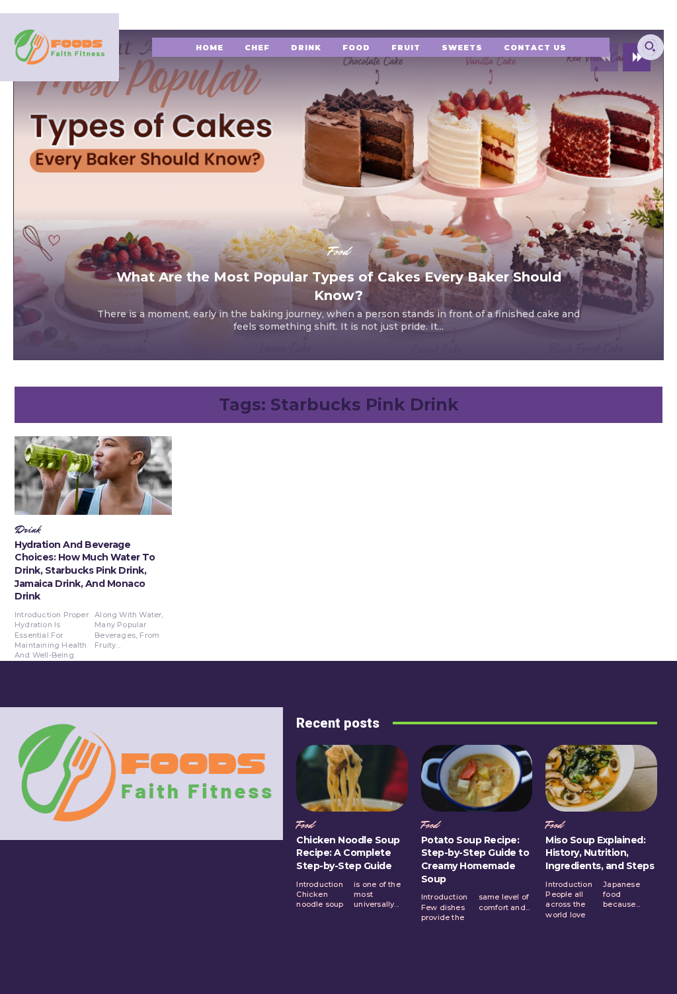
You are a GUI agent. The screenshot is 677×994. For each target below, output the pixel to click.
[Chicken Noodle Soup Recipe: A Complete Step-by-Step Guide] (352, 778)
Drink (27, 530)
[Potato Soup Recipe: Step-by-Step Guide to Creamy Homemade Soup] (477, 778)
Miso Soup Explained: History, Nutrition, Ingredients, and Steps (599, 853)
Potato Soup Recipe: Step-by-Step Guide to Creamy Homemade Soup (475, 859)
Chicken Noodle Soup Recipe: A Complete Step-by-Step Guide (348, 853)
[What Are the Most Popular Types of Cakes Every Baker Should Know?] (338, 195)
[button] (650, 46)
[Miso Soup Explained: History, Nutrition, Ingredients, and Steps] (601, 778)
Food (338, 251)
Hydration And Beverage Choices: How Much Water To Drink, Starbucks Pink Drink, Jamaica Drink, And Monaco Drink (85, 570)
